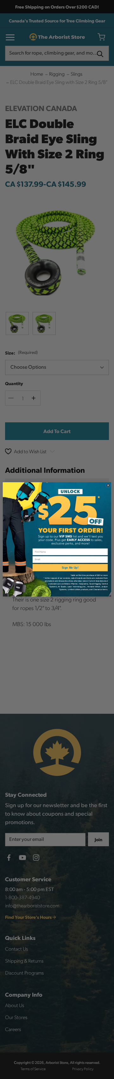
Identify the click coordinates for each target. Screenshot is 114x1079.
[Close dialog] (108, 486)
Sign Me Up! (70, 567)
